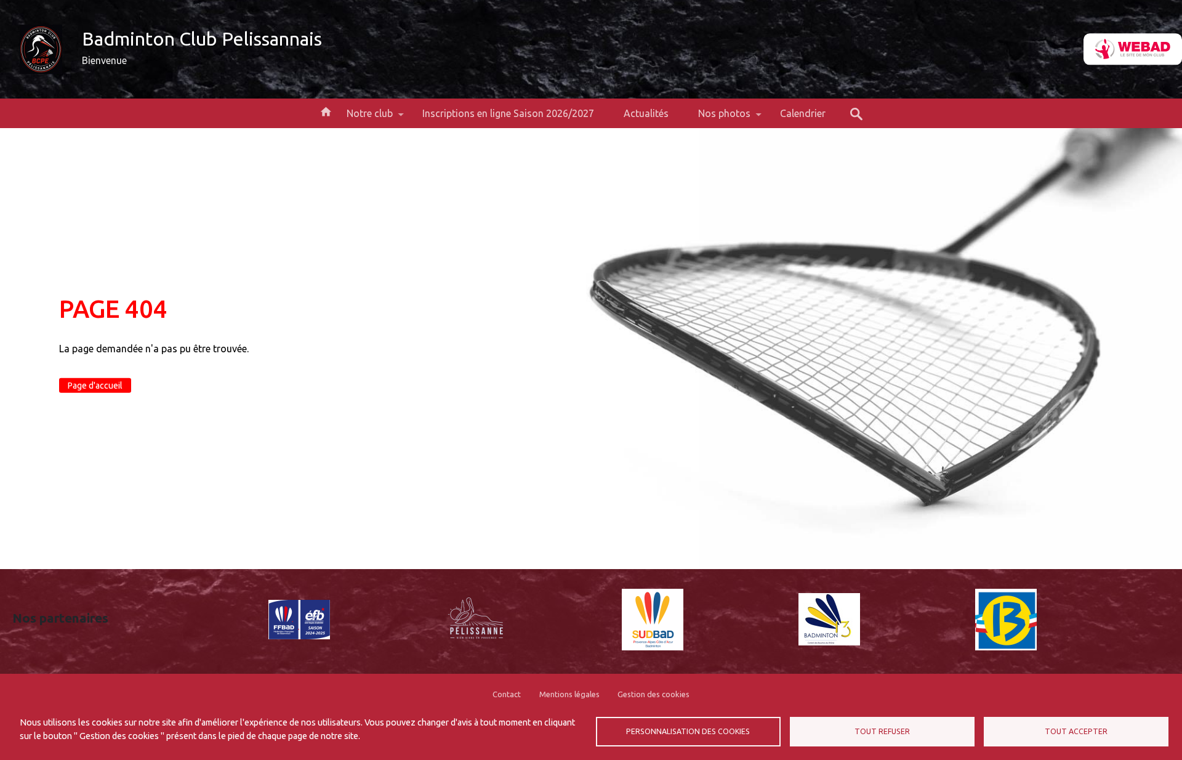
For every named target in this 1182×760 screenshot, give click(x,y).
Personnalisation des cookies (688, 731)
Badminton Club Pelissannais (202, 38)
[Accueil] (41, 49)
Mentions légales (569, 694)
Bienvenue (104, 60)
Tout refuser (882, 731)
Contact (506, 694)
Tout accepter (1076, 731)
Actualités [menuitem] (646, 113)
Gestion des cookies (653, 694)
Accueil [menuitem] (326, 111)
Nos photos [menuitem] (716, 118)
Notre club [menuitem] (362, 118)
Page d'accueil (95, 385)
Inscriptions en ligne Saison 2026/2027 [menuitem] (508, 113)
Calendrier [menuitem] (803, 113)
